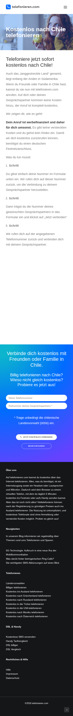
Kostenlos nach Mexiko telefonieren (25, 612)
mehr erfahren (36, 446)
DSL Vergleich (13, 649)
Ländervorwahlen (15, 583)
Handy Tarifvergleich (17, 641)
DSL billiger (12, 645)
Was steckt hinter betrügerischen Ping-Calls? (30, 558)
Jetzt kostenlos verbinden (37, 437)
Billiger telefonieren (16, 587)
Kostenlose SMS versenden (21, 636)
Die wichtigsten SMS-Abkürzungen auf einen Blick (32, 562)
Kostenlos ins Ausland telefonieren (24, 591)
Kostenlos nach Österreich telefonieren (27, 616)
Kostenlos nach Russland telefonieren (26, 599)
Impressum (12, 673)
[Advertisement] (36, 290)
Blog (21, 536)
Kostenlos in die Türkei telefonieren (25, 604)
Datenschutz (12, 678)
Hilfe (8, 669)
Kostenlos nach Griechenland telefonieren (28, 595)
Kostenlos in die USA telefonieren (24, 608)
